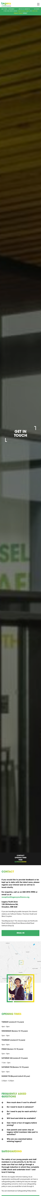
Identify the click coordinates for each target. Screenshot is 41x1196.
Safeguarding (20, 862)
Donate (36, 9)
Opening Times (20, 858)
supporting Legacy (23, 11)
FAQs (20, 860)
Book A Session (24, 9)
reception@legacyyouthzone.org (15, 897)
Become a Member (8, 9)
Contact (20, 855)
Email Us (20, 933)
